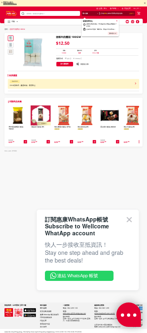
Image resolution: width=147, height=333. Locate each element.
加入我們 (43, 327)
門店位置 (127, 8)
